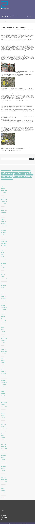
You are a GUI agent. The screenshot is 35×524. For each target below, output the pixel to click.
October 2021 (3, 245)
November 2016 (4, 338)
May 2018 (2, 314)
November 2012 (4, 402)
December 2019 (4, 278)
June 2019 (3, 289)
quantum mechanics (27, 176)
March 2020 (3, 274)
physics (8, 176)
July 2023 (2, 214)
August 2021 (3, 250)
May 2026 (2, 186)
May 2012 (2, 415)
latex (2, 174)
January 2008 (3, 497)
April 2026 (3, 188)
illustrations (19, 173)
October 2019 (3, 283)
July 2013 (2, 386)
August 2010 (3, 455)
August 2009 (3, 466)
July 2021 (2, 252)
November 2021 (4, 243)
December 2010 (4, 446)
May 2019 (2, 292)
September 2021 (4, 247)
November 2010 (4, 448)
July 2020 (2, 265)
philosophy (3, 176)
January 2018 (3, 322)
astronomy (20, 170)
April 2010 (3, 459)
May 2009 (2, 468)
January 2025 (3, 197)
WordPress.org (3, 519)
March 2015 (3, 364)
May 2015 (2, 360)
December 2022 (4, 225)
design (29, 172)
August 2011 (3, 431)
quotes (3, 177)
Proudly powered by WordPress (12, 523)
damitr (20, 172)
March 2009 (3, 472)
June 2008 (3, 486)
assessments (14, 170)
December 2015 (4, 351)
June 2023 (3, 217)
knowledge (30, 173)
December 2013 (4, 375)
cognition (11, 172)
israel (26, 173)
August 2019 (3, 285)
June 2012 (3, 413)
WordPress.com (25, 523)
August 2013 (3, 384)
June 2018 (3, 311)
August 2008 (3, 483)
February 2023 (3, 221)
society (18, 177)
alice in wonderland (7, 170)
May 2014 (2, 367)
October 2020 (3, 261)
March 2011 (3, 439)
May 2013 (2, 391)
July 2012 (2, 411)
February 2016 (3, 349)
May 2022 (2, 236)
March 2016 (3, 347)
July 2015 (2, 356)
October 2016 (3, 340)
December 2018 (4, 300)
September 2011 (4, 428)
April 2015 (3, 362)
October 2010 (3, 450)
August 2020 (3, 263)
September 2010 (4, 453)
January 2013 (3, 397)
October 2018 (3, 305)
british (3, 172)
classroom (7, 172)
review (11, 177)
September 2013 (4, 382)
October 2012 (3, 404)
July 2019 (2, 287)
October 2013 (3, 380)
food (7, 173)
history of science (12, 173)
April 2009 (3, 470)
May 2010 (2, 457)
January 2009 (3, 477)
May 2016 (2, 344)
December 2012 (4, 400)
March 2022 (3, 239)
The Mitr (8, 25)
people (32, 174)
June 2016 (3, 342)
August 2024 (3, 203)
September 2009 (4, 464)
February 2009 (3, 475)
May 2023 (2, 219)
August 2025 (3, 192)
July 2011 (2, 433)
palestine (27, 174)
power (15, 176)
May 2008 (2, 488)
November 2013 (4, 378)
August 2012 (3, 408)
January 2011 (3, 444)
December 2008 (4, 479)
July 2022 (2, 234)
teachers (25, 177)
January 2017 (3, 336)
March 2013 (3, 395)
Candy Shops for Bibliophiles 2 (14, 28)
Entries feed (3, 515)
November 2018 (4, 303)
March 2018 (3, 318)
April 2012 (3, 417)
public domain (20, 176)
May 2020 (2, 269)
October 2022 (3, 230)
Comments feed (4, 517)
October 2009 (3, 461)
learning (6, 174)
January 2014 (3, 373)
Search (2, 157)
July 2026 (2, 183)
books (29, 170)
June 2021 (3, 254)
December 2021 (4, 241)
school (14, 177)
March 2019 (3, 294)
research (6, 177)
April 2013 (3, 393)
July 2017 (2, 325)
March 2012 (3, 419)
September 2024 (4, 201)
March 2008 (3, 492)
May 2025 (2, 194)
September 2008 (4, 481)
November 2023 (4, 212)
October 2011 (3, 426)
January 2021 (3, 258)
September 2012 (4, 406)
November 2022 (4, 228)
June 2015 (3, 358)
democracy (25, 172)
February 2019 (3, 296)
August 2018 (3, 309)
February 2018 (3, 320)
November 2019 (4, 280)
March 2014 (3, 369)
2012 (2, 170)
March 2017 (3, 333)
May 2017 (2, 329)
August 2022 (3, 232)
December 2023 (4, 210)
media (24, 174)
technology (30, 177)
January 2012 (3, 424)
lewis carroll (11, 174)
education (3, 173)
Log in (2, 513)
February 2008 (3, 495)
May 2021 (2, 256)
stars (21, 177)
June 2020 (3, 267)
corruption (16, 172)
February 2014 (3, 371)
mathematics (19, 174)
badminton (25, 170)
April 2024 (3, 208)
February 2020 (3, 276)
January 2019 (3, 298)
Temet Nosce (5, 9)
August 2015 (3, 353)
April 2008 (3, 490)
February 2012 (3, 422)
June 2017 (3, 327)
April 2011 (3, 437)
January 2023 (3, 223)
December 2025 (4, 190)
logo (15, 174)
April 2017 (3, 331)
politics (11, 176)
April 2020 (3, 272)
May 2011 (2, 435)
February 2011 (3, 442)
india (23, 173)
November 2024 (4, 199)
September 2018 (4, 307)
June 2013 (3, 389)
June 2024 (3, 205)
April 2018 (3, 316)
